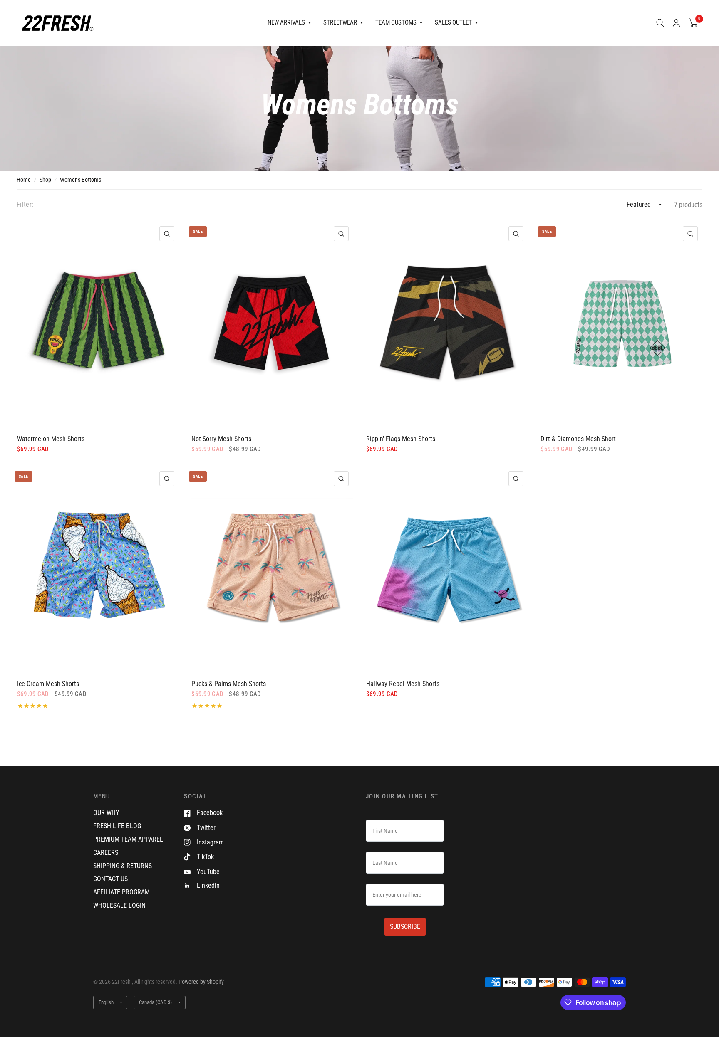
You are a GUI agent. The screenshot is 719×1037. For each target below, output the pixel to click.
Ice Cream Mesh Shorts (48, 684)
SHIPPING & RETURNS (122, 866)
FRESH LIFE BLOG (117, 826)
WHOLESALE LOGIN (119, 905)
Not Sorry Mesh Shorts (221, 439)
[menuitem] (289, 22)
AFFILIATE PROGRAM (121, 892)
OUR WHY (106, 813)
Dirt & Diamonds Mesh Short (578, 439)
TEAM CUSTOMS (396, 22)
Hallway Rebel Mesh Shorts (402, 684)
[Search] (660, 23)
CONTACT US (110, 879)
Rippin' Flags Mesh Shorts (400, 439)
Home (24, 179)
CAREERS (105, 853)
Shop (45, 179)
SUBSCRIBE (405, 927)
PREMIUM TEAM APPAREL (128, 839)
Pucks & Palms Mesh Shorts (228, 684)
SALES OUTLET (453, 22)
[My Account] (676, 23)
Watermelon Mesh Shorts (50, 439)
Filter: (25, 204)
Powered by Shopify (201, 981)
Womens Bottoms (80, 179)
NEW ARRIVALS (286, 22)
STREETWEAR (340, 22)
